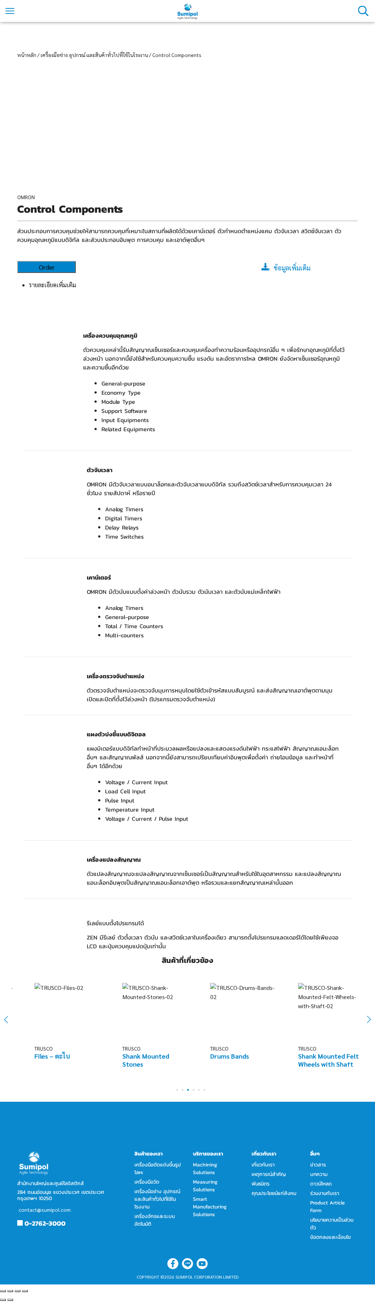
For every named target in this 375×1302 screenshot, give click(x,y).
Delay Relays (121, 527)
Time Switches (124, 536)
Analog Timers (124, 509)
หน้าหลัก (26, 55)
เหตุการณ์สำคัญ (269, 1174)
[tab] (193, 284)
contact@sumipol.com (45, 1209)
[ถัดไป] (10, 1300)
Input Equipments (125, 419)
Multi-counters (124, 635)
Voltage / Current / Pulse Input (146, 818)
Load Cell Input (125, 791)
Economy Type (121, 392)
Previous (10, 1019)
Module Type (118, 401)
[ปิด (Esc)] (3, 1291)
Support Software (124, 410)
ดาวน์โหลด (321, 1184)
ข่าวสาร (318, 1165)
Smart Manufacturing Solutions (210, 1206)
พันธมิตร (261, 1184)
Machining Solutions (205, 1168)
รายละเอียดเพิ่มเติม (52, 285)
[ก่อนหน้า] (3, 1300)
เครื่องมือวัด (146, 1182)
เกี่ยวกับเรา (263, 1165)
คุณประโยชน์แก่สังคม (274, 1193)
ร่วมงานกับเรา (324, 1193)
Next (365, 1019)
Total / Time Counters (134, 626)
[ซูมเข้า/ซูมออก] (25, 1291)
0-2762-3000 (45, 1223)
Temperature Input (130, 809)
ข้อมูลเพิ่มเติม (292, 267)
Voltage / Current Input (136, 782)
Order (47, 267)
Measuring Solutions (205, 1185)
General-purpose (123, 383)
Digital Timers (123, 518)
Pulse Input (119, 800)
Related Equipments (128, 429)
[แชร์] (10, 1291)
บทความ (318, 1174)
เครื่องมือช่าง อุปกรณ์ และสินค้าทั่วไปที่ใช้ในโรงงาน (94, 55)
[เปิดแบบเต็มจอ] (18, 1291)
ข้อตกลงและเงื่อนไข (330, 1237)
